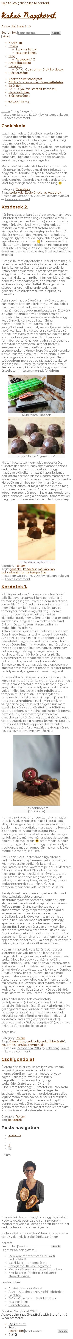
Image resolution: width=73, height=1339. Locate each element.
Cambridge (17, 1041)
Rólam (13, 46)
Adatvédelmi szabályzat (25, 79)
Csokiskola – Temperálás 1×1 (28, 1262)
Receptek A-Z (25, 59)
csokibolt (32, 1041)
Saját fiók (15, 85)
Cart (13, 1334)
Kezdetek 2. (14, 207)
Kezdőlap (15, 42)
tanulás (21, 1044)
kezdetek (54, 192)
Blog (12, 56)
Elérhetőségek (19, 73)
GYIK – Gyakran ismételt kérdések (39, 69)
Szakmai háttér (26, 49)
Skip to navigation (14, 3)
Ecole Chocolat (35, 192)
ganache (15, 569)
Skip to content (38, 3)
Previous (15, 1135)
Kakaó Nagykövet (28, 14)
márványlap (46, 569)
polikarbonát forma (15, 572)
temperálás (38, 572)
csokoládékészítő (52, 1041)
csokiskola (16, 192)
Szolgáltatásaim (20, 63)
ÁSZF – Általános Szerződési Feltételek (36, 82)
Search (56, 32)
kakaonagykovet (56, 114)
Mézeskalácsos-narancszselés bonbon (35, 1269)
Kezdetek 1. (14, 586)
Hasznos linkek (26, 52)
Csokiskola (13, 125)
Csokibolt (15, 66)
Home (5, 111)
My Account (17, 1324)
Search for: (9, 32)
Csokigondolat (17, 1059)
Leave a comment (17, 118)
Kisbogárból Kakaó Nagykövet (30, 1266)
